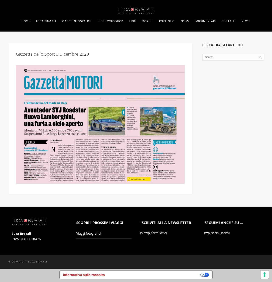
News (245, 21)
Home (26, 21)
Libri (132, 21)
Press (184, 21)
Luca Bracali (46, 21)
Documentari (205, 21)
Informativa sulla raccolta (84, 275)
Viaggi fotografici (88, 233)
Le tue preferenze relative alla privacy (155, 275)
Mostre (147, 21)
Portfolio (166, 21)
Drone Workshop (110, 21)
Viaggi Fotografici (76, 21)
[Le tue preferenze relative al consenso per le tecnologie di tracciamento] (265, 275)
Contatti (228, 21)
